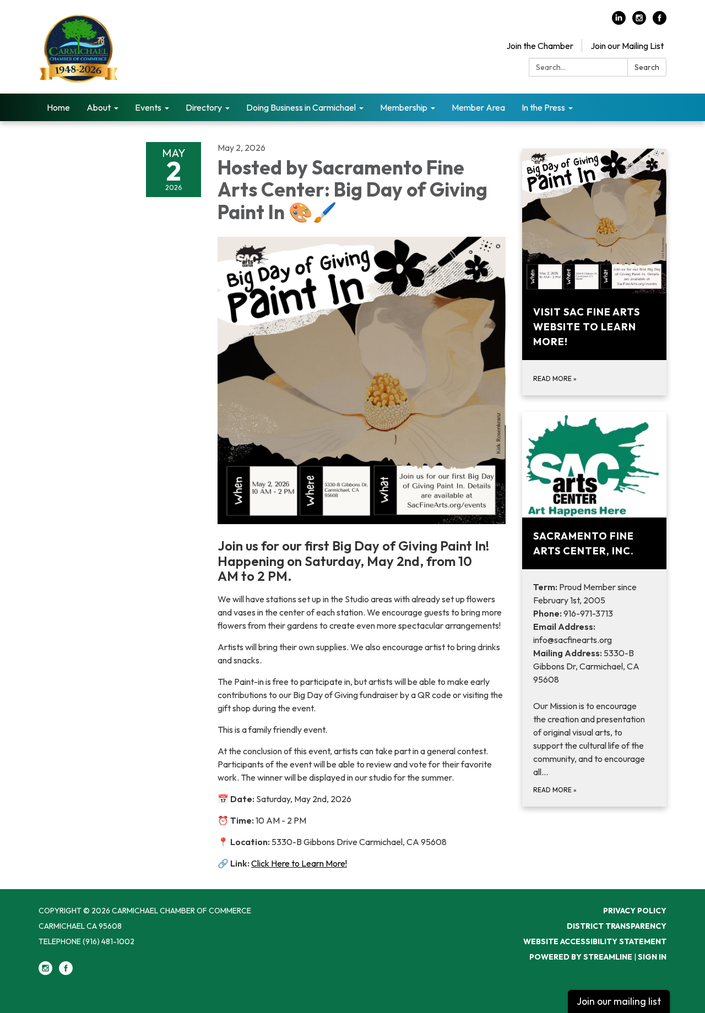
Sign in (652, 957)
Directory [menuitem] (204, 107)
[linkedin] (619, 21)
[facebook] (659, 21)
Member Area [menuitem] (478, 107)
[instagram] (639, 21)
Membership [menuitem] (403, 107)
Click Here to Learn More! (299, 863)
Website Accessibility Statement (594, 941)
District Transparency (616, 926)
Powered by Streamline (580, 957)
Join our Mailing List (627, 45)
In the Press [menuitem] (543, 107)
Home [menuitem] (58, 107)
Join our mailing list (619, 1001)
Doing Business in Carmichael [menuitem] (301, 107)
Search (646, 67)
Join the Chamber (539, 45)
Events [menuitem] (148, 107)
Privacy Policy (634, 911)
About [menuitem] (98, 107)
